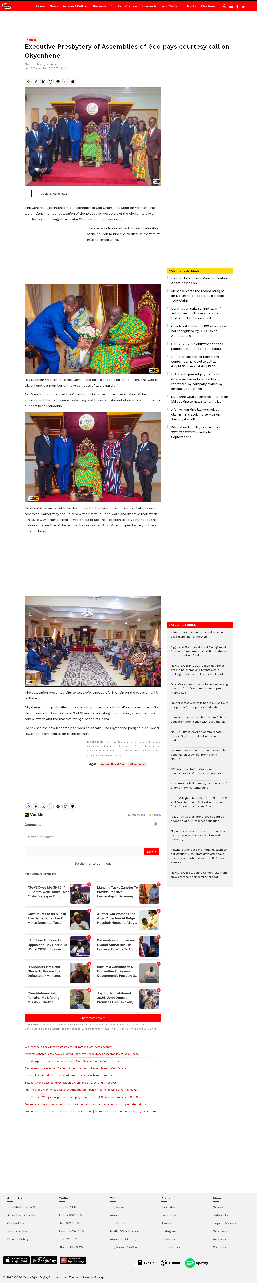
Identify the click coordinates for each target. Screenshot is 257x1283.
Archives (219, 1239)
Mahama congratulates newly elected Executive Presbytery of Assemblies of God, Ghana (82, 1053)
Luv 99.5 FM (68, 1239)
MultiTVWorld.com (124, 1231)
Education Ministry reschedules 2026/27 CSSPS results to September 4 (195, 432)
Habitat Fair (222, 1215)
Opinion (131, 6)
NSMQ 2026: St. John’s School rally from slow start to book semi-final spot (199, 877)
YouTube (168, 1207)
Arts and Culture (75, 6)
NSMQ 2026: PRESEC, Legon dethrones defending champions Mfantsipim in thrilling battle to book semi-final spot (198, 672)
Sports (116, 6)
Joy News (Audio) (123, 1247)
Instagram (169, 1231)
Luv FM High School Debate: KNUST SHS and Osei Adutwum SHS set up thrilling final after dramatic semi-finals (199, 804)
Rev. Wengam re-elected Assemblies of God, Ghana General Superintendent (74, 1061)
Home (40, 6)
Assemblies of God (113, 764)
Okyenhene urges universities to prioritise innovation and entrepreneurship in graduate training (85, 1104)
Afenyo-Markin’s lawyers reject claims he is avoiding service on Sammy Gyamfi (195, 414)
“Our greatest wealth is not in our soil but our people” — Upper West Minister (199, 707)
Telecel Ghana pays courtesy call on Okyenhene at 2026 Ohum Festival (70, 1082)
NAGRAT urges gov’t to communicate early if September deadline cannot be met (197, 738)
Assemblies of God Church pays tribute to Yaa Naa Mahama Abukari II (69, 1075)
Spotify (201, 1263)
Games (218, 1207)
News (54, 6)
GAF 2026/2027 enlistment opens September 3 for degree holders (197, 346)
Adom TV (117, 1215)
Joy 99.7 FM (68, 1207)
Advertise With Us (21, 1215)
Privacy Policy (17, 1239)
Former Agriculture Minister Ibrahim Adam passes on (199, 280)
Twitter (166, 1223)
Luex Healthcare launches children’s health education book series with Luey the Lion (200, 721)
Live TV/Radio (171, 6)
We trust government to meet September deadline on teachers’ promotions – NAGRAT (199, 757)
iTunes (174, 1263)
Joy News (117, 1207)
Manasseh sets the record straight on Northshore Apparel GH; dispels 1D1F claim (198, 295)
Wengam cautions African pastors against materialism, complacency (68, 1046)
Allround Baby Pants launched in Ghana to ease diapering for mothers (199, 637)
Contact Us (15, 1223)
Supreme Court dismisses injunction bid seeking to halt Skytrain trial (199, 399)
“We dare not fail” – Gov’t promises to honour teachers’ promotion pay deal (197, 773)
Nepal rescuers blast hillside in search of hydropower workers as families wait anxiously (198, 837)
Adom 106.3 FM (71, 1215)
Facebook (168, 1215)
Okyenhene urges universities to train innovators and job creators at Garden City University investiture (90, 1111)
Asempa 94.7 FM (72, 1231)
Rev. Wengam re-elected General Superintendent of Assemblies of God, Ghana (75, 1068)
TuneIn (148, 1263)
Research (148, 6)
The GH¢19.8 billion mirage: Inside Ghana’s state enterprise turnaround (199, 788)
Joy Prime (117, 1223)
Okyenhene (137, 764)
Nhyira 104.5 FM (71, 1247)
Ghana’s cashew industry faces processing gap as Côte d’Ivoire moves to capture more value (199, 690)
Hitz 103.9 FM (69, 1223)
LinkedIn (168, 1239)
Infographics (171, 1247)
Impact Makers (224, 1223)
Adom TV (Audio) (123, 1239)
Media (191, 6)
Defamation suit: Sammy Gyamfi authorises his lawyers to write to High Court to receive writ (197, 313)
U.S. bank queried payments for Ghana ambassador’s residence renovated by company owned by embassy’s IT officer (196, 381)
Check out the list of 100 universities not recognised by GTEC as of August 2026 (199, 331)
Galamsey (220, 1231)
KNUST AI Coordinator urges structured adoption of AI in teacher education (197, 821)
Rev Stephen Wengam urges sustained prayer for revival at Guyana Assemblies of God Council (85, 1097)
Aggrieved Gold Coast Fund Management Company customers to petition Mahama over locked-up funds (199, 653)
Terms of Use (17, 1231)
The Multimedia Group (25, 1207)
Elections (208, 6)
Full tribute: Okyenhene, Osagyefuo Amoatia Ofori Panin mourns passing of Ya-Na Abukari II (82, 1089)
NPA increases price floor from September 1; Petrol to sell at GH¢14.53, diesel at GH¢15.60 (195, 361)
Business (99, 6)
